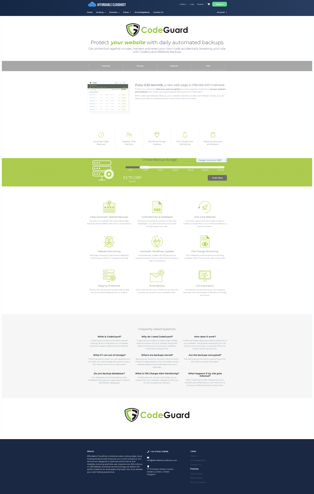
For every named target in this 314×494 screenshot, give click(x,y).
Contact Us (158, 12)
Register (200, 4)
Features (174, 66)
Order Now (217, 177)
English (183, 4)
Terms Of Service (198, 482)
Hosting (100, 12)
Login (192, 4)
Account (221, 12)
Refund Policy (196, 478)
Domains (113, 12)
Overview (106, 66)
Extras (126, 12)
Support (219, 4)
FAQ (208, 66)
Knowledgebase (142, 12)
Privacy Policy (196, 474)
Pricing (140, 66)
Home (89, 12)
